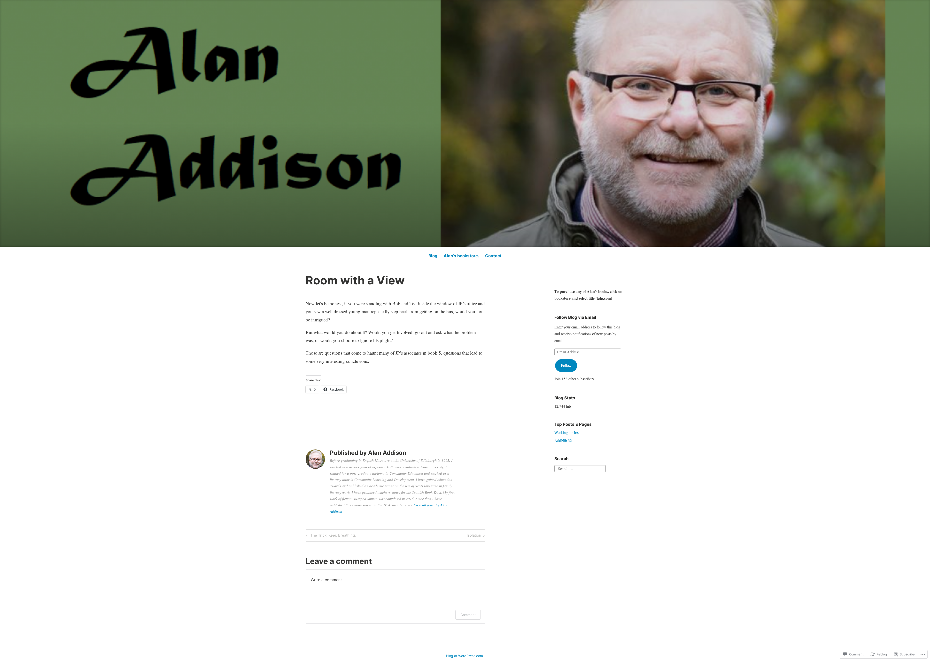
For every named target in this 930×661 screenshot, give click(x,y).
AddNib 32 (563, 440)
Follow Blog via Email (575, 317)
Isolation (474, 536)
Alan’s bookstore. (461, 255)
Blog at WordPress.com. (465, 656)
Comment (468, 615)
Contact (493, 255)
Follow (566, 365)
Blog (432, 255)
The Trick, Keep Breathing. (330, 536)
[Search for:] (580, 467)
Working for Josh (567, 432)
